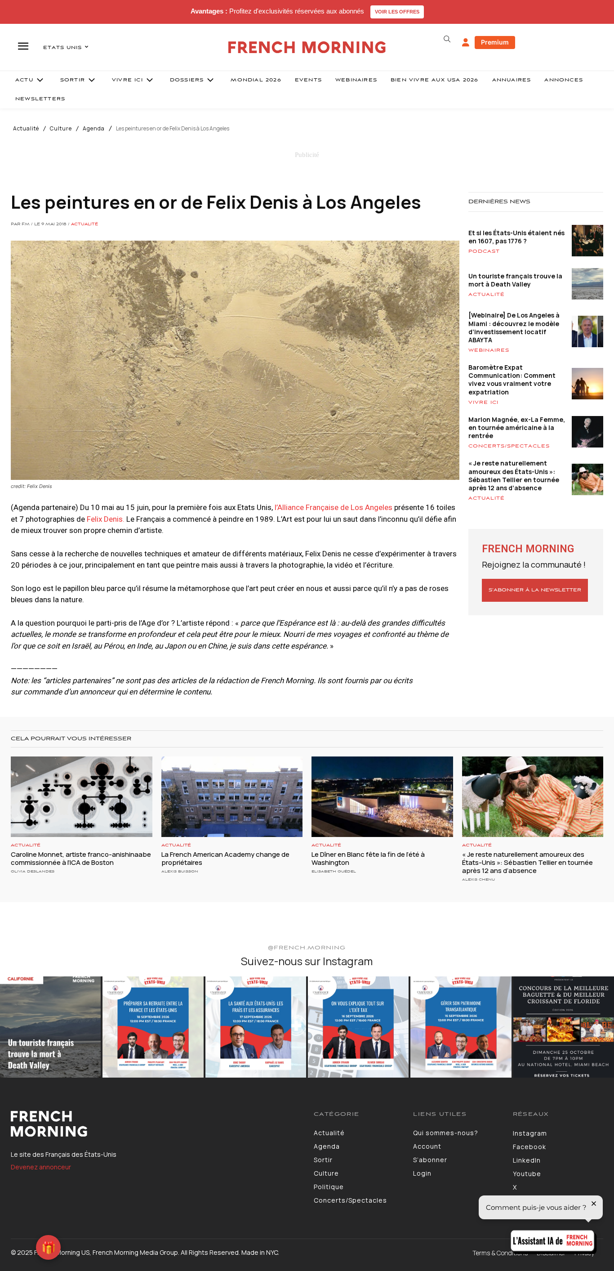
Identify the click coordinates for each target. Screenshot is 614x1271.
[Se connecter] (465, 43)
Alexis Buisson (179, 871)
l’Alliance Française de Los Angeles (333, 507)
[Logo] (155, 1124)
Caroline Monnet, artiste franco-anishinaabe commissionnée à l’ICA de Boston (81, 858)
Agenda (94, 128)
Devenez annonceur (41, 1167)
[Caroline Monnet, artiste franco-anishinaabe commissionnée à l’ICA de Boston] (81, 796)
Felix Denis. (106, 519)
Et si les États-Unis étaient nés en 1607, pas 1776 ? (516, 236)
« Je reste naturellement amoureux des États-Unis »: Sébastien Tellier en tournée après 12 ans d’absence (513, 475)
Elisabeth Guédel (333, 871)
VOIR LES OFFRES (397, 11)
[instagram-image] (50, 1026)
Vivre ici (483, 402)
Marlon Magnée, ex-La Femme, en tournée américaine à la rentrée (516, 427)
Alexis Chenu (478, 879)
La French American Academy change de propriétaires (225, 858)
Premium (495, 42)
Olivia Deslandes (32, 871)
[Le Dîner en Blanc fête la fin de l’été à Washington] (382, 796)
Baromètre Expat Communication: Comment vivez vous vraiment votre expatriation (512, 379)
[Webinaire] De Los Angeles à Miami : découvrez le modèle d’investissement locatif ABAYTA (514, 327)
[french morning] (307, 47)
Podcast (484, 251)
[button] (447, 39)
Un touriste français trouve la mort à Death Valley (515, 280)
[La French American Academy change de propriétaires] (232, 796)
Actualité (26, 128)
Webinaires (488, 350)
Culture (61, 128)
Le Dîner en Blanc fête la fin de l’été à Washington (368, 858)
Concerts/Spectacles (509, 446)
